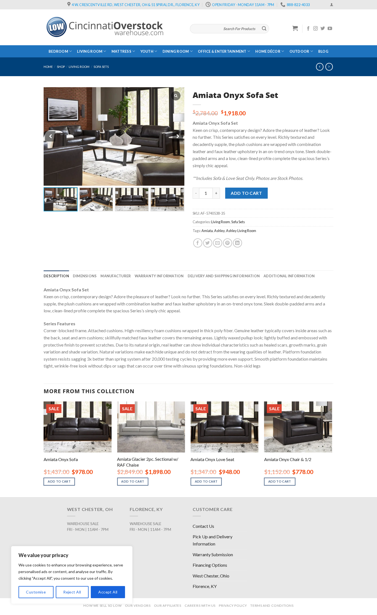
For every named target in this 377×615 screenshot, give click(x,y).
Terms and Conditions (271, 605)
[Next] (332, 449)
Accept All (107, 592)
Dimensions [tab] (85, 276)
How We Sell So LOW (102, 605)
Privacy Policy (233, 605)
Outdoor (299, 51)
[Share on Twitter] (207, 242)
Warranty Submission (213, 554)
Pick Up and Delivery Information (212, 540)
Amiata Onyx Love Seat (212, 459)
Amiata (207, 230)
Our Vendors (138, 605)
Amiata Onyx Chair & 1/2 (287, 459)
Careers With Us (200, 605)
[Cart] (295, 28)
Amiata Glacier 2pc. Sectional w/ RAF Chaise (147, 461)
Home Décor (267, 51)
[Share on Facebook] (197, 242)
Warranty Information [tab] (159, 276)
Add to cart (246, 193)
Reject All (72, 592)
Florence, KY (205, 586)
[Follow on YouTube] (330, 28)
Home (48, 66)
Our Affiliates (167, 605)
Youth (146, 51)
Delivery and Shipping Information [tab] (224, 276)
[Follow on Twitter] (322, 28)
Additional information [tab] (289, 276)
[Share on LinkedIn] (237, 242)
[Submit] (264, 28)
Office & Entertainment (222, 51)
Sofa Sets (101, 66)
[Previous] (44, 449)
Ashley (219, 230)
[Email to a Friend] (217, 242)
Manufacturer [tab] (115, 276)
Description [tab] (56, 276)
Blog (323, 51)
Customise (36, 592)
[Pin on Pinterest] (227, 242)
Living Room (89, 51)
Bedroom (58, 51)
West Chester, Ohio (211, 575)
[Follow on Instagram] (315, 28)
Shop (61, 66)
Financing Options (210, 565)
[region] (71, 575)
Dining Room (176, 51)
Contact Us (203, 526)
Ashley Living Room (241, 230)
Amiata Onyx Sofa (61, 459)
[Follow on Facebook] (308, 28)
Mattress (121, 51)
